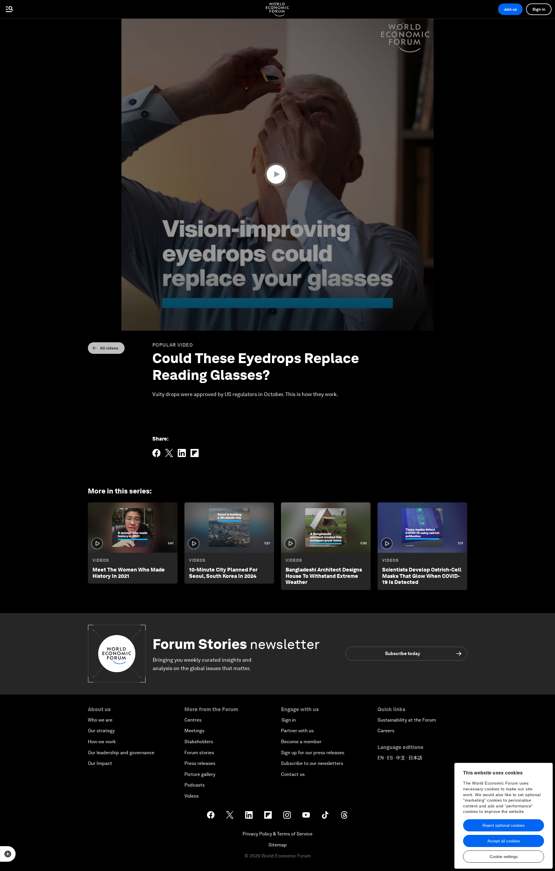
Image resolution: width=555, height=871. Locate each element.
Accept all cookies (503, 841)
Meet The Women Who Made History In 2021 (128, 573)
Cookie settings (504, 856)
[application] (277, 175)
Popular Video (172, 345)
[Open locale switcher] (7, 853)
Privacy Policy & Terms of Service (277, 834)
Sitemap (278, 845)
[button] (277, 174)
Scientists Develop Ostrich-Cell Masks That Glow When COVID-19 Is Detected (421, 576)
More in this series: (120, 491)
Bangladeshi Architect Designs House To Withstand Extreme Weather (324, 576)
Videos (100, 560)
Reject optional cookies (503, 825)
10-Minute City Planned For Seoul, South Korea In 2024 (223, 573)
